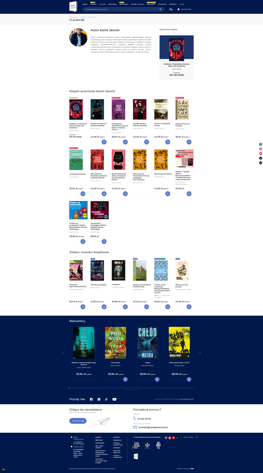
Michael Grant (179, 366)
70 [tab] (182, 387)
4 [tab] (73, 387)
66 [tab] (175, 387)
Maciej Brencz (138, 290)
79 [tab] (127, 389)
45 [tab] (141, 387)
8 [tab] (80, 387)
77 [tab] (193, 387)
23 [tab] (105, 387)
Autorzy (83, 17)
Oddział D (116, 285)
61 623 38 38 (144, 419)
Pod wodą (115, 363)
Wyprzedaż (151, 4)
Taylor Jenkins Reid (84, 367)
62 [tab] (169, 387)
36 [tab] (126, 387)
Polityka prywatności (118, 444)
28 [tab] (113, 387)
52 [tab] (152, 387)
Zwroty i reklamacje (117, 456)
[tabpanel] (84, 353)
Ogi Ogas (157, 297)
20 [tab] (100, 387)
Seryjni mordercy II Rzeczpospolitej (99, 125)
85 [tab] (137, 389)
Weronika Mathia (147, 366)
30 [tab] (116, 387)
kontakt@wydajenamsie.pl (153, 427)
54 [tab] (156, 387)
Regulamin (117, 440)
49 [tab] (147, 387)
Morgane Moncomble (183, 290)
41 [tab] (134, 387)
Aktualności (162, 4)
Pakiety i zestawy (137, 4)
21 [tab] (101, 387)
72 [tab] (185, 387)
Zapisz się (76, 421)
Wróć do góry (188, 437)
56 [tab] (159, 387)
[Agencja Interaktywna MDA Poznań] (192, 468)
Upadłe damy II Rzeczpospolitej (140, 125)
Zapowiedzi (123, 4)
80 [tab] (129, 389)
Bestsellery (112, 4)
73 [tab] (187, 387)
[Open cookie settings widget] (3, 469)
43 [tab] (138, 387)
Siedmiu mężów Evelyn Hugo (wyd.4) (84, 364)
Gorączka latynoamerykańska (77, 285)
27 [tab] (111, 387)
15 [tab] (92, 387)
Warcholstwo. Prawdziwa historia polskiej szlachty (99, 176)
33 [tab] (121, 387)
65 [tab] (174, 387)
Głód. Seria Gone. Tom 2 (179, 363)
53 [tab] (154, 387)
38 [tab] (129, 387)
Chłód (147, 363)
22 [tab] (103, 387)
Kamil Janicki (176, 69)
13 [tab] (88, 387)
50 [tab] (149, 387)
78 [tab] (125, 389)
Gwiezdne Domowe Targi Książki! (101, 461)
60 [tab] (166, 387)
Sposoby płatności (117, 451)
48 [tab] (146, 387)
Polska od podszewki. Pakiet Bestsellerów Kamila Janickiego (78, 226)
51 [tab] (151, 387)
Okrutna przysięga (98, 285)
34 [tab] (123, 387)
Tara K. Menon (116, 366)
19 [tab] (98, 387)
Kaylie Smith (95, 288)
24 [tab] (106, 387)
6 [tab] (77, 387)
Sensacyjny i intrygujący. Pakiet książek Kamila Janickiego (98, 226)
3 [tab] (72, 387)
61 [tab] (167, 387)
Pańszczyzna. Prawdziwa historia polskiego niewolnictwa (141, 177)
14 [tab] (90, 387)
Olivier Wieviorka (181, 184)
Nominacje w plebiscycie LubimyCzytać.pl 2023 (101, 453)
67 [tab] (177, 387)
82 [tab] (132, 389)
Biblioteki (173, 4)
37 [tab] (128, 387)
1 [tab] (69, 387)
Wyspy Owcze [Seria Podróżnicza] (142, 286)
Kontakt (116, 437)
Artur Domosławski (76, 289)
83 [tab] (133, 389)
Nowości (93, 4)
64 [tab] (172, 387)
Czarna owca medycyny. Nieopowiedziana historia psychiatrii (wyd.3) (162, 289)
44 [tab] (139, 387)
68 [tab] (179, 387)
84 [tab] (135, 389)
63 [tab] (170, 387)
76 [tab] (192, 387)
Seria (92, 259)
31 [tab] (118, 387)
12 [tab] (87, 387)
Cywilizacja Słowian (77, 174)
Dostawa (116, 448)
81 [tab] (130, 389)
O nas (181, 4)
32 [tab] (120, 387)
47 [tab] (144, 387)
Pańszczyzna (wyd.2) (163, 174)
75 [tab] (190, 387)
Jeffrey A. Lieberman (161, 295)
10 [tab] (83, 387)
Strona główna (73, 17)
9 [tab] (82, 387)
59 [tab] (164, 387)
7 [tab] (78, 387)
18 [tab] (96, 387)
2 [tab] (70, 387)
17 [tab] (95, 387)
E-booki (102, 4)
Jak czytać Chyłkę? (99, 447)
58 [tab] (162, 387)
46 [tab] (143, 387)
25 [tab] (108, 387)
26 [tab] (110, 387)
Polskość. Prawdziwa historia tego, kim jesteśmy (176, 65)
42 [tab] (136, 387)
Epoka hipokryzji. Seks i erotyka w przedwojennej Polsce (119, 177)
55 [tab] (157, 387)
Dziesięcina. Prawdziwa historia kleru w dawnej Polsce (120, 127)
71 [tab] (184, 387)
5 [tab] (75, 387)
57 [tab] (161, 387)
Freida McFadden (118, 287)
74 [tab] (189, 387)
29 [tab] (115, 387)
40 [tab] (133, 387)
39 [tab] (131, 387)
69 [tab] (180, 387)
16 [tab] (93, 387)
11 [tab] (85, 387)
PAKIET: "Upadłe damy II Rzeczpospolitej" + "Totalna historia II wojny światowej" (183, 175)
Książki (84, 4)
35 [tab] (124, 387)
